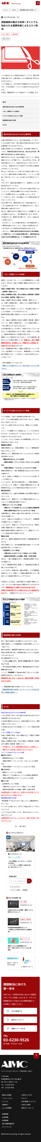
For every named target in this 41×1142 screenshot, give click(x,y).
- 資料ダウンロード (27, 1108)
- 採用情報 (4, 1120)
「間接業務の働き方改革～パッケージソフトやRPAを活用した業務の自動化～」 (20, 690)
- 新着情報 (4, 1114)
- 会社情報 (4, 1117)
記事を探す (13, 876)
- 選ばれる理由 (6, 1095)
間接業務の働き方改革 (9, 120)
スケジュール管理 (15, 890)
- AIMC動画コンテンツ (28, 1101)
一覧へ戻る (22, 826)
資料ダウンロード (17, 1020)
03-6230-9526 (16, 1039)
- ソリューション (7, 1098)
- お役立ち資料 (25, 1104)
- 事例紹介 (4, 1104)
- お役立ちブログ (26, 1095)
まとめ (5, 125)
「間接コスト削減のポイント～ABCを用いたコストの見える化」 (20, 367)
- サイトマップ (6, 1127)
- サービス (4, 1101)
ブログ (14, 10)
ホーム (6, 10)
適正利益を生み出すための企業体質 (13, 107)
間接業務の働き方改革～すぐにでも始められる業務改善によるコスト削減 (28, 10)
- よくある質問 (6, 1108)
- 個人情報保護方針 (7, 1123)
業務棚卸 (25, 890)
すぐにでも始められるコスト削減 (13, 116)
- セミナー (24, 1098)
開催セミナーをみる (18, 1028)
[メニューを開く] (38, 3)
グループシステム (15, 887)
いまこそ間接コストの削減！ (11, 111)
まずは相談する (16, 1011)
